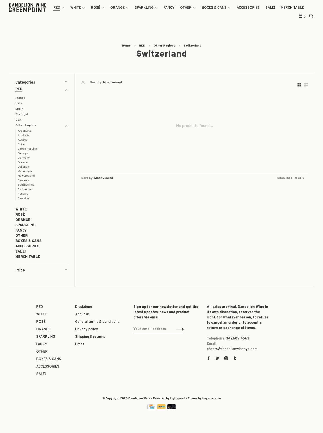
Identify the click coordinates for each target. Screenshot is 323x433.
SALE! (270, 8)
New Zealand (26, 176)
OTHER (186, 8)
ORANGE (117, 8)
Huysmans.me (211, 398)
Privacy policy (86, 329)
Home (126, 46)
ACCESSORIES (248, 8)
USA (18, 120)
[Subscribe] (179, 329)
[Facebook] (208, 359)
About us (82, 314)
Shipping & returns (90, 337)
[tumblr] (235, 359)
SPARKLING (144, 8)
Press (79, 344)
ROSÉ (95, 8)
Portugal (21, 114)
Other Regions (164, 46)
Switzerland (192, 46)
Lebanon (23, 167)
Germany (24, 158)
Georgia (23, 153)
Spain (19, 109)
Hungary (23, 194)
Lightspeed (177, 398)
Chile (21, 144)
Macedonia (25, 171)
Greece (23, 162)
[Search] (311, 17)
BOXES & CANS (214, 8)
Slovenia (23, 180)
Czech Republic (28, 149)
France (20, 98)
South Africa (26, 185)
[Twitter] (217, 359)
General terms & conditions (97, 322)
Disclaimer (83, 307)
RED (56, 8)
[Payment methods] (151, 408)
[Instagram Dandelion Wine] (226, 359)
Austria (22, 140)
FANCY (169, 8)
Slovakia (23, 198)
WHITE (75, 8)
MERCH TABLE (292, 8)
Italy (18, 103)
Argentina (24, 131)
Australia (23, 135)
